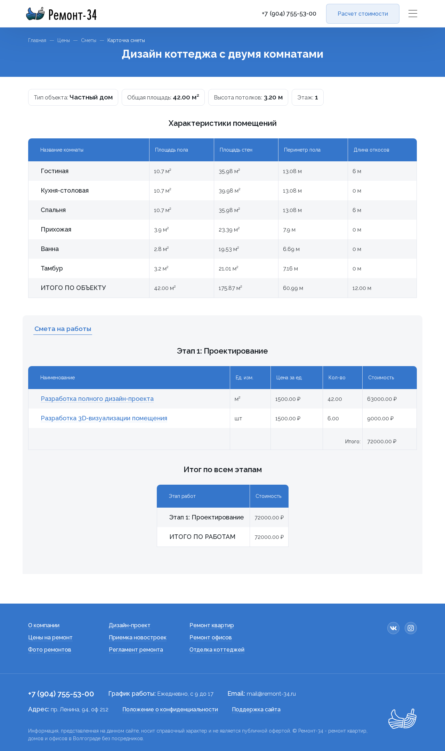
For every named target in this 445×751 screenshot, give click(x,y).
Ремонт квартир (211, 625)
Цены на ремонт (50, 637)
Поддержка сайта (256, 709)
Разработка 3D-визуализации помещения (104, 418)
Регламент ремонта (136, 649)
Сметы (88, 40)
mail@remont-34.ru (271, 694)
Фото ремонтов (49, 649)
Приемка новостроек (138, 637)
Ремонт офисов (210, 637)
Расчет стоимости (363, 13)
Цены (63, 40)
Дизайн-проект (130, 625)
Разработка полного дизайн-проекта (97, 398)
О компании (43, 625)
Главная (37, 40)
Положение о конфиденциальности (170, 709)
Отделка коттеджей (216, 649)
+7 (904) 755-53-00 (289, 13)
